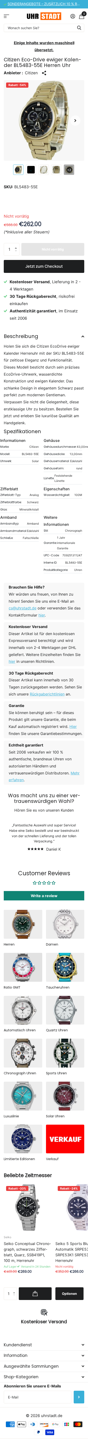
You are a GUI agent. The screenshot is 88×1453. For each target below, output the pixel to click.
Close (44, 1345)
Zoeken (79, 28)
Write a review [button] (44, 895)
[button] (75, 120)
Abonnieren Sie (79, 1397)
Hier (73, 726)
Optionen (69, 1294)
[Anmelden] (72, 16)
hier (41, 615)
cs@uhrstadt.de (22, 608)
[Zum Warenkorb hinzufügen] (35, 1293)
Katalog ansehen (6, 16)
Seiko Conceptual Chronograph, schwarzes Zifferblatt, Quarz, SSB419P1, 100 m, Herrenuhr (27, 1252)
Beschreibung (21, 336)
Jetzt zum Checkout (44, 266)
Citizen (31, 73)
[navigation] (18, 170)
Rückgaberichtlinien (47, 694)
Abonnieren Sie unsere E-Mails (32, 1386)
